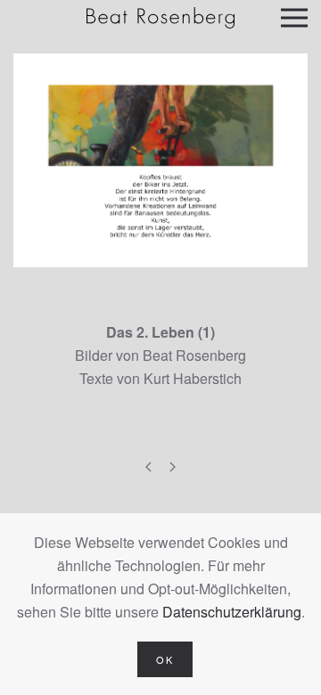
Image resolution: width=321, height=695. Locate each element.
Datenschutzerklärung (231, 611)
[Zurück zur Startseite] (160, 18)
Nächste (172, 467)
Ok (165, 659)
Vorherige (148, 467)
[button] (294, 18)
